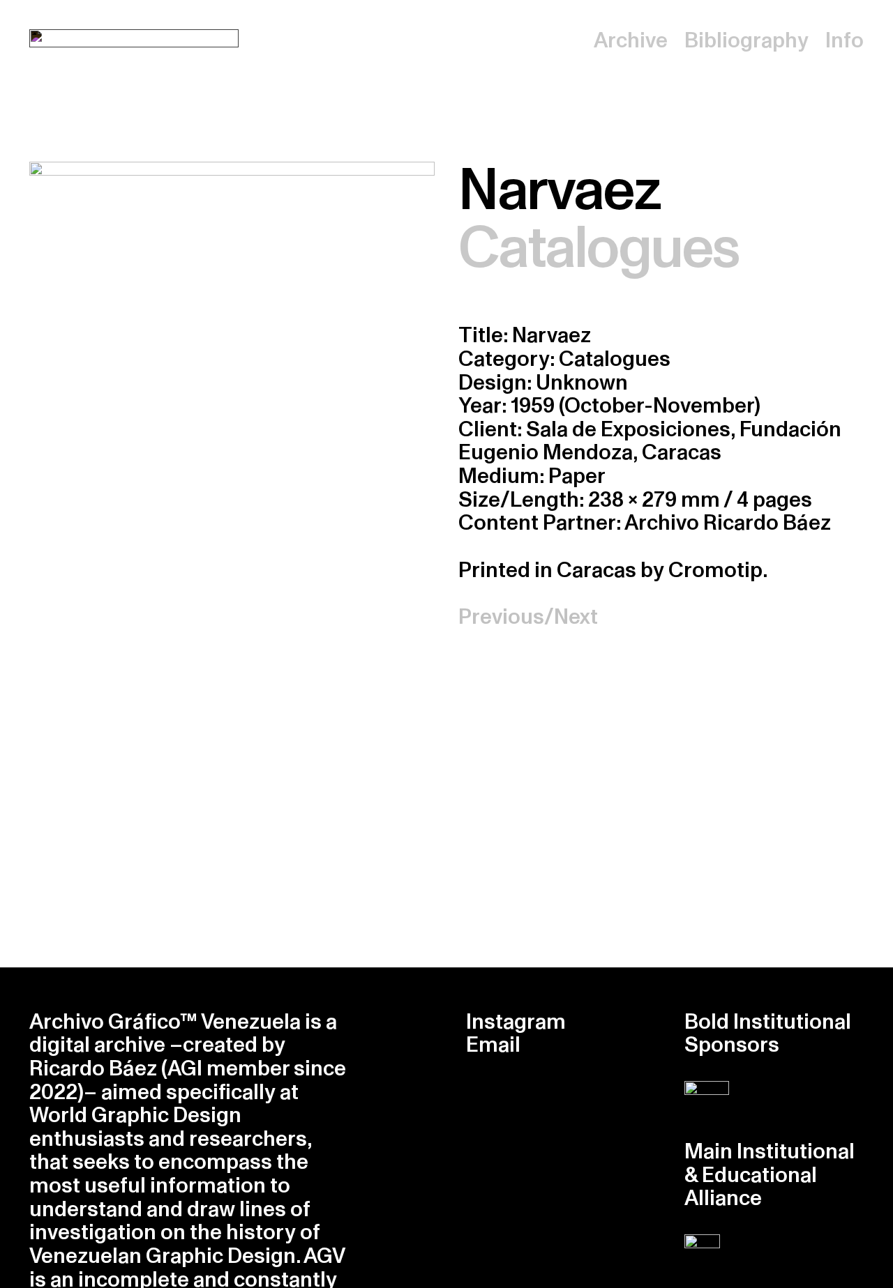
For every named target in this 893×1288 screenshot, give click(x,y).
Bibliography (746, 40)
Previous (501, 616)
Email (493, 1044)
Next (576, 616)
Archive (631, 40)
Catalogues (598, 248)
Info (844, 40)
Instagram (516, 1021)
